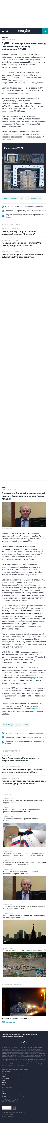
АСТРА (3, 1084)
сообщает (6, 331)
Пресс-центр (26, 1034)
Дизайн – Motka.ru (7, 1116)
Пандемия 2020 (14, 148)
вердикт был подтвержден (25, 678)
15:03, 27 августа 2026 (9, 271)
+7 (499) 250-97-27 (21, 1065)
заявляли (20, 372)
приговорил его (16, 675)
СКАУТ (3, 1080)
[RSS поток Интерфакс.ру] (13, 1100)
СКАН (3, 1092)
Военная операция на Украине (15, 1019)
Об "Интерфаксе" (14, 1034)
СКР (14, 378)
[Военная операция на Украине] (24, 1016)
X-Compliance (5, 1078)
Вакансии (34, 1034)
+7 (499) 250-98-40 (7, 1065)
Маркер (4, 1082)
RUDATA (4, 1094)
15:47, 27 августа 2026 (9, 489)
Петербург (7, 378)
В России (6, 269)
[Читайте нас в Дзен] (3, 1100)
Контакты (5, 1034)
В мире (5, 37)
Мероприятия (18, 1036)
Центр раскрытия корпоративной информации (15, 1096)
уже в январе (7, 139)
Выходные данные (8, 1114)
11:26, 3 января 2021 (8, 39)
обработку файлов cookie (37, 1061)
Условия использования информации (14, 1112)
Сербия (18, 725)
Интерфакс (24, 31)
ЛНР (27, 198)
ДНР (21, 198)
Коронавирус (36, 198)
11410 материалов (8, 1022)
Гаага (26, 725)
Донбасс (14, 198)
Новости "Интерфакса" (8, 1090)
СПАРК (4, 1076)
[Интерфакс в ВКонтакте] (9, 1100)
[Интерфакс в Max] (16, 1100)
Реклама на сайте (7, 1036)
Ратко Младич (8, 725)
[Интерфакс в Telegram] (6, 1100)
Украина (6, 198)
